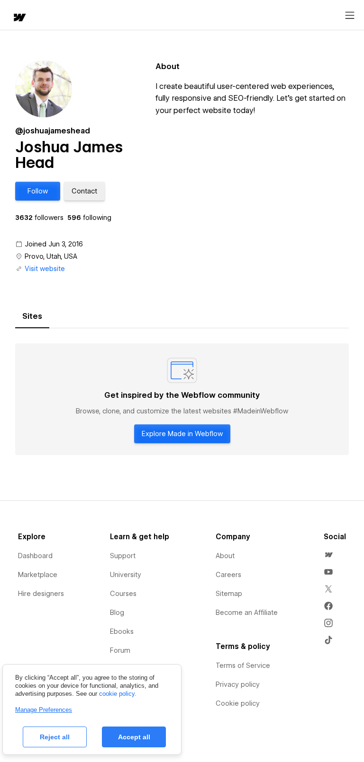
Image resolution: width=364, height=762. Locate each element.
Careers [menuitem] (228, 574)
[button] (37, 191)
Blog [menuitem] (117, 612)
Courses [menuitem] (123, 593)
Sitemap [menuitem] (229, 593)
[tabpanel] (182, 399)
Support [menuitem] (123, 556)
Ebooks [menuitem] (122, 631)
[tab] (32, 316)
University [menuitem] (125, 574)
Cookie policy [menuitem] (238, 703)
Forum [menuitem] (120, 650)
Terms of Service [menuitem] (243, 665)
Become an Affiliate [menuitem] (247, 612)
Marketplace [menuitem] (37, 574)
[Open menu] (349, 16)
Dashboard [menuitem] (35, 556)
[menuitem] (328, 555)
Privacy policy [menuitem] (238, 684)
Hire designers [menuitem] (41, 593)
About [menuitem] (225, 556)
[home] (19, 18)
